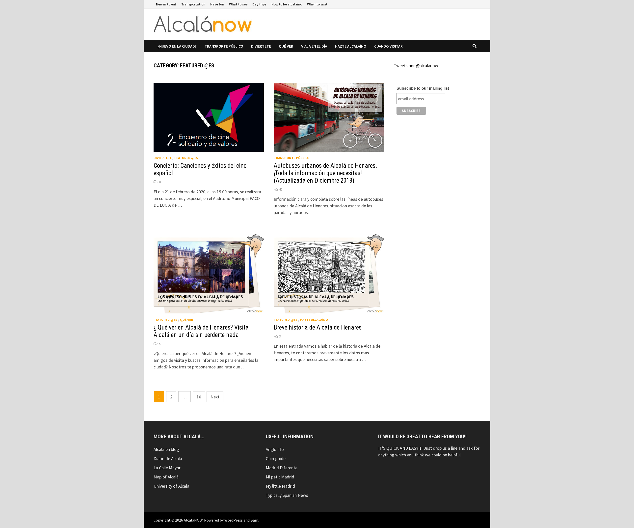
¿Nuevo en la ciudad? (177, 46)
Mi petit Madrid (280, 477)
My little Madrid (280, 486)
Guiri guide (276, 458)
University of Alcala (171, 486)
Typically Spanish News (287, 495)
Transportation (193, 4)
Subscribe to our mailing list (422, 88)
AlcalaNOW (193, 520)
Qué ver (286, 46)
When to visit (317, 4)
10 (199, 397)
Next (215, 397)
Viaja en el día (314, 46)
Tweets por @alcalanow (416, 65)
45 (281, 189)
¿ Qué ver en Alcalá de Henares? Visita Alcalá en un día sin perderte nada (201, 331)
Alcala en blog (166, 449)
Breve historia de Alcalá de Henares (318, 327)
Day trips (259, 4)
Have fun (217, 4)
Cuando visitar (388, 46)
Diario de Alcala (168, 458)
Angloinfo (275, 449)
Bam (254, 520)
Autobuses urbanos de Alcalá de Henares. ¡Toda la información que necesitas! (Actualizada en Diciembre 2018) (325, 173)
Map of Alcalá (166, 477)
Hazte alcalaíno (350, 46)
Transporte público (224, 46)
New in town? (166, 4)
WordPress (233, 520)
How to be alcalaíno (286, 4)
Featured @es (186, 158)
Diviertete (261, 46)
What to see (238, 4)
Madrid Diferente (281, 468)
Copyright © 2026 (169, 520)
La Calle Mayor (167, 468)
